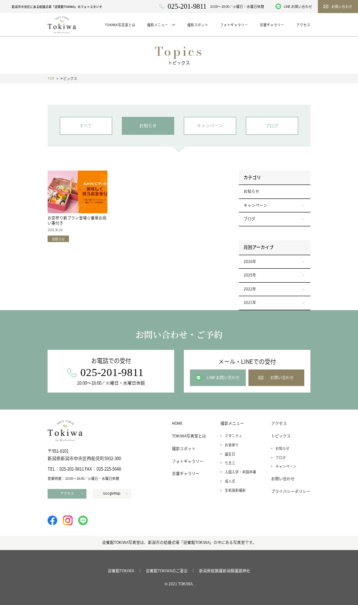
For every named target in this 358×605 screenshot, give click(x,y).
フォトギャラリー (187, 461)
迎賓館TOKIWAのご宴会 (167, 571)
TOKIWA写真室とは (189, 436)
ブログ (280, 457)
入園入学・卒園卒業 (240, 471)
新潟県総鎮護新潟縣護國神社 (224, 571)
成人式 (230, 481)
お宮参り (232, 444)
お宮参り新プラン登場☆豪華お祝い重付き (77, 220)
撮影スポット (184, 448)
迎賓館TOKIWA (121, 571)
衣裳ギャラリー (186, 473)
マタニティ (233, 435)
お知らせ (251, 191)
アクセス (279, 423)
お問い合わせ (283, 479)
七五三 (230, 462)
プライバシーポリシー (290, 491)
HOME (177, 423)
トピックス (281, 436)
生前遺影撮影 (235, 490)
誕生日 (230, 453)
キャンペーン (285, 466)
